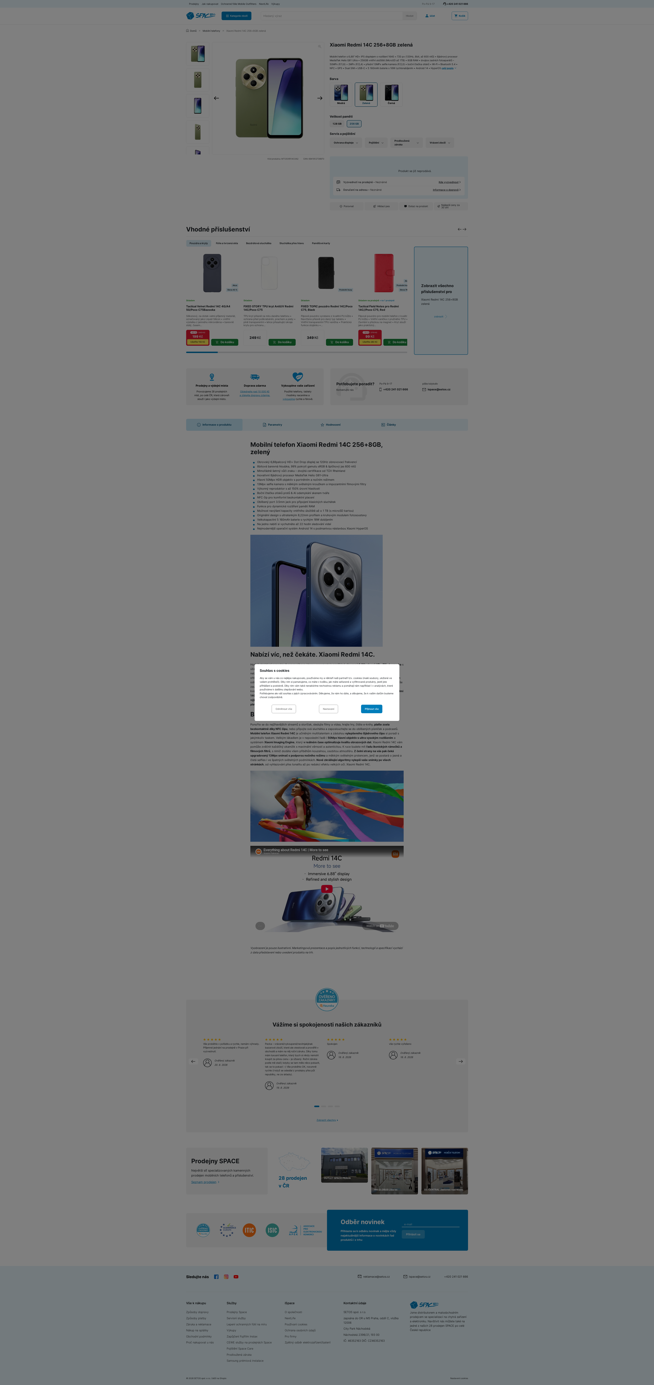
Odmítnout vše (284, 708)
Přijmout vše (372, 708)
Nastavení (328, 708)
